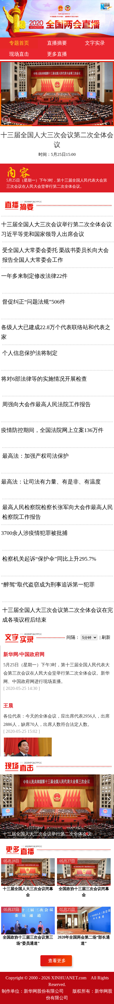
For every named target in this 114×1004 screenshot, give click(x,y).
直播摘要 (57, 43)
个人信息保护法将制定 (30, 353)
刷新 (106, 637)
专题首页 (19, 43)
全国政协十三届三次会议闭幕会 (84, 892)
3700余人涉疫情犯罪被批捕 (34, 533)
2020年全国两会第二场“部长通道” (84, 940)
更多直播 (57, 54)
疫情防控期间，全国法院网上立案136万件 (52, 430)
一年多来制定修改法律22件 (34, 276)
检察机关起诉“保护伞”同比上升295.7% (49, 559)
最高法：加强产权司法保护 (35, 456)
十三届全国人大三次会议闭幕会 (28, 892)
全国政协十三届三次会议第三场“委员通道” (28, 940)
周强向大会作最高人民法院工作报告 (46, 404)
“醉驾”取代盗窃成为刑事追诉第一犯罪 (48, 584)
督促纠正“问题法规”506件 (33, 302)
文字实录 (95, 43)
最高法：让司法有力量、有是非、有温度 (51, 482)
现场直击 (19, 54)
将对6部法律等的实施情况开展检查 (44, 379)
